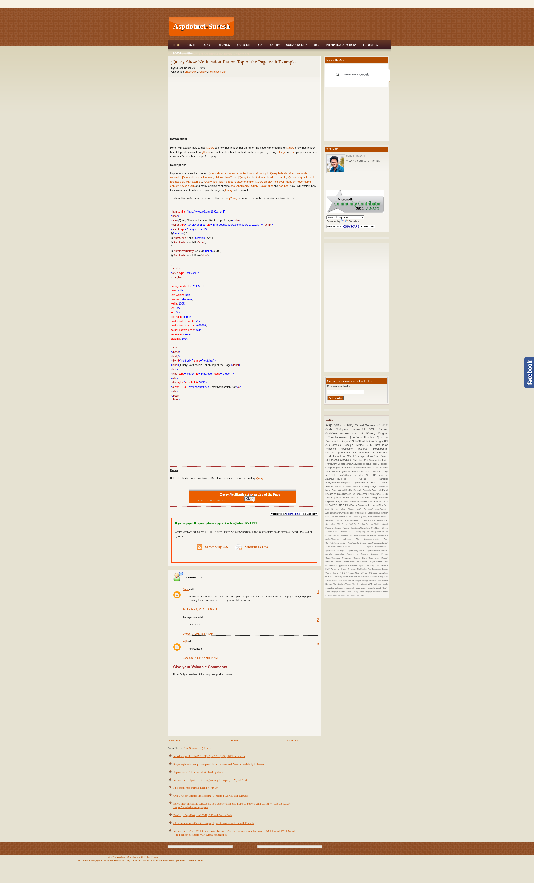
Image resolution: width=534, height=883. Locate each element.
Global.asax (362, 493)
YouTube (383, 475)
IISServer (365, 448)
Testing (364, 580)
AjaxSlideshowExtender (377, 550)
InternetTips (349, 467)
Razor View (358, 471)
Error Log (355, 561)
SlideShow (361, 467)
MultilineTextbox (365, 501)
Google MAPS (356, 445)
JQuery (275, 44)
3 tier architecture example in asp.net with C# (195, 787)
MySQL (343, 516)
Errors (330, 437)
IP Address (353, 565)
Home (176, 44)
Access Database (361, 497)
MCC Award (382, 565)
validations (368, 441)
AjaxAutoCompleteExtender (376, 508)
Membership (332, 452)
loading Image (370, 486)
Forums (364, 561)
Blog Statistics (380, 497)
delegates (339, 587)
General (371, 425)
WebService (375, 460)
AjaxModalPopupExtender (364, 463)
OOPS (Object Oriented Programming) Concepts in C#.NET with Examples (211, 795)
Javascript (191, 71)
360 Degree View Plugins (341, 508)
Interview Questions (341, 44)
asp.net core (368, 531)
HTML (329, 456)
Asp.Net (192, 44)
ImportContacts (365, 565)
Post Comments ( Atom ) (197, 748)
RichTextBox (355, 576)
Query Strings (361, 572)
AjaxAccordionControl (358, 542)
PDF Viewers (374, 516)
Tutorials (370, 44)
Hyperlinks (343, 565)
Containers (347, 557)
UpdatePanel (344, 463)
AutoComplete (335, 445)
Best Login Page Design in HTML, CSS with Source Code (202, 815)
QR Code (338, 520)
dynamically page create (355, 587)
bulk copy (379, 584)
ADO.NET (331, 475)
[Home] (313, 2)
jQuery (210, 147)
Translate (354, 221)
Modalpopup (380, 448)
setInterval (370, 505)
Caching (366, 554)
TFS (340, 580)
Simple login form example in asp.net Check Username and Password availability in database (219, 764)
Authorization (354, 554)
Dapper (384, 557)
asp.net (283, 185)
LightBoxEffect (362, 482)
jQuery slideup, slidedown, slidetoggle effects (209, 177)
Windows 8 (346, 531)
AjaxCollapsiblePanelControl (346, 546)
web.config (382, 471)
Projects (351, 572)
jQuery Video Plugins (363, 591)
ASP (360, 508)
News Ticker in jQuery (357, 516)
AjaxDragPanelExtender (377, 546)
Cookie (369, 478)
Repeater (360, 475)
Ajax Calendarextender (370, 539)
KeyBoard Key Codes (337, 501)
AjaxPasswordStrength (336, 550)
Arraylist (330, 554)
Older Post (293, 740)
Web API (372, 475)
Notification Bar (217, 71)
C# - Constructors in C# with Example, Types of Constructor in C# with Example (213, 823)
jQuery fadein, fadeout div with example (262, 177)
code (385, 584)
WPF (370, 584)
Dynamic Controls (362, 490)
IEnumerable (375, 493)
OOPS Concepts (296, 44)
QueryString (348, 520)
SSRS (385, 493)
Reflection (358, 520)
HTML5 (377, 512)
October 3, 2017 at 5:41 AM (198, 633)
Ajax (206, 44)
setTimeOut (382, 505)
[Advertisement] (313, 26)
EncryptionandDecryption (339, 482)
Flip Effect (368, 512)
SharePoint (373, 456)
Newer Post (174, 740)
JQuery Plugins (377, 433)
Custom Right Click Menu (367, 557)
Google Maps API (334, 467)
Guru (186, 589)
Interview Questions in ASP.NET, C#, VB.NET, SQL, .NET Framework (209, 756)
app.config (357, 531)
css (293, 152)
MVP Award (331, 569)
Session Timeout (366, 523)
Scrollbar (365, 576)
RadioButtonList (334, 486)
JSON (358, 441)
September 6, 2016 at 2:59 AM (200, 609)
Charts (335, 490)
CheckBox (364, 452)
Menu (335, 471)
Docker (338, 561)
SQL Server (378, 429)
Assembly (341, 554)
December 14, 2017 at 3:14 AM (200, 657)
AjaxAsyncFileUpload (342, 478)
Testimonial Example (352, 580)
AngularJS (242, 185)
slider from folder (348, 595)
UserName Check (379, 527)
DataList (383, 478)
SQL (260, 44)
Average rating (348, 512)
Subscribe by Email (257, 547)
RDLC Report (379, 482)
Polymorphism (381, 501)
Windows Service (352, 486)
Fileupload (370, 437)
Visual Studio (381, 467)
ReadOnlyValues (341, 576)
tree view (360, 595)
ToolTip (371, 467)
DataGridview (346, 475)
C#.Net (360, 425)
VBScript (348, 584)
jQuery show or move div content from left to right (238, 173)
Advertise (349, 539)
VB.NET (382, 425)
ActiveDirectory (334, 539)
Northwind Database (347, 569)
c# (362, 433)
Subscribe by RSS (216, 547)
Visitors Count (332, 531)
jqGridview (378, 591)
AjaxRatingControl (357, 550)
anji (185, 641)
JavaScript (244, 44)
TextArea (372, 580)
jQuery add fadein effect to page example (229, 181)
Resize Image (369, 520)
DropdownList (333, 441)
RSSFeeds (373, 572)
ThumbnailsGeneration (360, 527)
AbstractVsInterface (379, 535)
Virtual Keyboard (360, 584)
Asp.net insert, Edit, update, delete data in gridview (198, 772)
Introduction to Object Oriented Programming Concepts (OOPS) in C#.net (210, 780)
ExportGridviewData (341, 460)
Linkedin (335, 516)
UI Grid (329, 505)
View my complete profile (363, 161)
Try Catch (338, 584)
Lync (374, 565)
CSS (371, 445)
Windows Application (341, 448)
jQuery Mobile (346, 591)
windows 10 (347, 535)
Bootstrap (383, 463)
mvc (385, 437)
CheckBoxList (346, 490)
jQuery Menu (342, 497)
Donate (346, 561)
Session (374, 576)
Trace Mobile (183, 52)
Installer (384, 512)
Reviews (380, 520)
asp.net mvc (350, 433)
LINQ (328, 516)
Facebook (377, 490)
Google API (381, 441)
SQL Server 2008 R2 (347, 523)
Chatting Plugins (379, 554)
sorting (337, 535)
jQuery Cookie (357, 505)
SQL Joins (371, 471)
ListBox (353, 501)
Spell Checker (331, 580)
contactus (330, 587)
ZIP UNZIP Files (341, 505)
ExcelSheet (340, 456)
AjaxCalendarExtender (378, 542)
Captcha (359, 512)
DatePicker (381, 445)
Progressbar (345, 471)
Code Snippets (338, 429)
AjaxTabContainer (333, 512)
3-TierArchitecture (362, 535)
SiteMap (378, 523)
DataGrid (330, 561)
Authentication (349, 452)
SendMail (364, 460)
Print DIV (343, 572)
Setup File (383, 576)
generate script (375, 587)
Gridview (223, 44)
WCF (328, 471)
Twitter (329, 497)
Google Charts (376, 561)
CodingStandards (333, 557)
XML (356, 460)
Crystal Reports (379, 452)
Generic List (349, 493)
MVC (317, 44)
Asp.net (332, 425)
